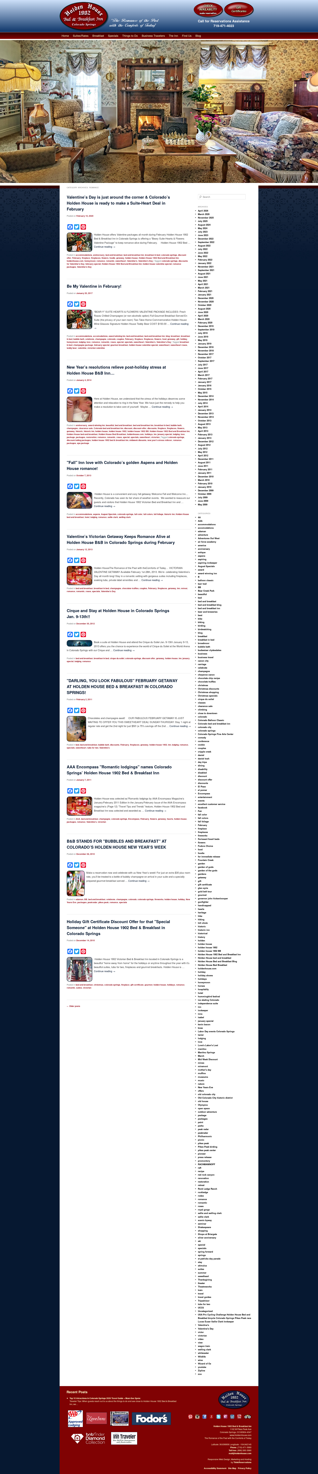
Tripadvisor (204, 1300)
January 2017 (204, 382)
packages (80, 437)
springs (202, 1255)
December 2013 (205, 413)
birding (201, 625)
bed (77, 744)
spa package (83, 443)
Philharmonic (205, 1136)
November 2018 (206, 350)
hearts (170, 818)
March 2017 (204, 375)
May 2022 (202, 256)
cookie (201, 744)
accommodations (84, 254)
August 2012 (204, 444)
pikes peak (103, 902)
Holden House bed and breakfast (82, 434)
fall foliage (158, 514)
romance (101, 260)
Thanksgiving (205, 1279)
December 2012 (205, 441)
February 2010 (205, 483)
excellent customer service (211, 804)
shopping (203, 1230)
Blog (198, 36)
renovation (203, 1178)
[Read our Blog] (232, 1417)
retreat (184, 588)
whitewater (203, 1352)
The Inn (173, 36)
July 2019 (203, 333)
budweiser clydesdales (209, 650)
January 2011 (204, 472)
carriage (202, 664)
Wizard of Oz (204, 1363)
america (202, 545)
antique (202, 552)
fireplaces (96, 257)
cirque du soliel (117, 658)
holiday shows (205, 975)
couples (120, 339)
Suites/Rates (80, 36)
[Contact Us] (225, 1417)
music (201, 1080)
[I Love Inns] (96, 1418)
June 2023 (203, 235)
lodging (82, 341)
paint (200, 1122)
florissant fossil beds (208, 839)
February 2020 (205, 322)
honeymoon (90, 260)
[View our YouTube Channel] (239, 1417)
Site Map (232, 1468)
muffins (202, 1073)
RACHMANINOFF (206, 1164)
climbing (202, 709)
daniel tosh (203, 758)
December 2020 (205, 298)
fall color (138, 514)
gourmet (149, 984)
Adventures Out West (208, 538)
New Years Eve (205, 1087)
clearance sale (86, 428)
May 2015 (202, 392)
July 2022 (203, 249)
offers (201, 1090)
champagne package (83, 344)
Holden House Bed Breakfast (112, 434)
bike (200, 618)
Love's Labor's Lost (208, 1045)
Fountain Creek (205, 860)
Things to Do (130, 36)
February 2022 (205, 259)
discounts (152, 428)
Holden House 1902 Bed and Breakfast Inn (159, 257)
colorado (111, 339)
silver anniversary (207, 1237)
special (120, 341)
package (71, 437)
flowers (105, 257)
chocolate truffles (130, 588)
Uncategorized (205, 1311)
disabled (202, 772)
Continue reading (104, 246)
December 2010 (205, 476)
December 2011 (205, 458)
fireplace (86, 257)
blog (168, 336)
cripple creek (204, 751)
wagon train (204, 1346)
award (201, 569)
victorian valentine (96, 347)
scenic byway (205, 1220)
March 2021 (204, 287)
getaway (120, 257)
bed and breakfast (114, 254)
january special (165, 434)
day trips (202, 762)
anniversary (99, 254)
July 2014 (203, 403)
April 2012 (203, 455)
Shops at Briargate (207, 1234)
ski (199, 1241)
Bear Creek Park (206, 590)
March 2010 (204, 480)
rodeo (201, 1195)
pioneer (202, 1153)
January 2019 (204, 343)
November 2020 (206, 301)
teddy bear (72, 347)
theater (201, 1283)
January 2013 (204, 437)
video (201, 1339)
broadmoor (203, 643)
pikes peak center (207, 1150)
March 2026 (204, 214)
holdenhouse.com (75, 260)
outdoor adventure (207, 1111)
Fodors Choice (205, 845)
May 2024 (202, 228)
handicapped (204, 905)
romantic (110, 260)
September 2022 (206, 242)
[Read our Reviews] (211, 1417)
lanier (201, 1034)
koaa (200, 1027)
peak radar (203, 1129)
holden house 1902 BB (138, 431)
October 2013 (204, 420)
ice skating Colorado (208, 999)
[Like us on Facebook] (204, 1417)
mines (201, 1062)
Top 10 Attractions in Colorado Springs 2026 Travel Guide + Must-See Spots (105, 1398)
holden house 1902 (118, 431)
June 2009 (203, 500)
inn (155, 434)
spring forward (205, 1251)
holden (201, 940)
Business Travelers (153, 36)
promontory (204, 1160)
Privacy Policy (244, 1468)
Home (65, 36)
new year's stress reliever (159, 440)
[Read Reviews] (247, 1417)
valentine (82, 347)
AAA (78, 818)
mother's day (204, 1069)
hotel (87, 517)
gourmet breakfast (119, 344)
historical (203, 933)
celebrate (89, 339)
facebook (202, 807)
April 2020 (203, 315)
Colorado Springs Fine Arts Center (215, 734)
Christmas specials (207, 695)
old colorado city (206, 1094)
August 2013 (204, 424)
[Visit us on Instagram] (197, 1417)
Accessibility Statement (215, 1468)
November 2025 (206, 217)
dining (201, 765)
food (164, 339)
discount (128, 428)
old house (203, 1101)
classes (202, 702)
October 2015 (204, 388)
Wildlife (202, 1356)
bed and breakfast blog (209, 604)
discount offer (139, 428)
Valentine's (132, 260)
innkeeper (203, 1010)
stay (200, 1262)
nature (201, 1083)
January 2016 (204, 385)
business (202, 653)
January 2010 (204, 486)
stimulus (202, 1265)
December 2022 (205, 238)
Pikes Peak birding (207, 1146)
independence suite (208, 1003)
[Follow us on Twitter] (218, 1417)
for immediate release (209, 856)
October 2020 (204, 305)
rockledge (203, 1192)
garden (201, 863)
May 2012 (202, 452)
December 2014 (205, 396)
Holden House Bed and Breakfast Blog (217, 961)
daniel (201, 755)
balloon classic (205, 580)
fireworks (159, 899)
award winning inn (117, 336)
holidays (149, 434)
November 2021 (206, 266)
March (201, 1055)
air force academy (207, 541)
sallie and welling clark (210, 1213)
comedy (202, 737)
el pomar (202, 790)
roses (113, 341)
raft (199, 1167)
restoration (91, 437)
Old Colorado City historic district (215, 1097)
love (89, 341)
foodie (112, 257)
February (76, 257)
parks (201, 1125)
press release (205, 1157)
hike (200, 916)
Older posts (73, 1006)
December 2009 (205, 490)
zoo (200, 1374)
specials (129, 341)
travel (201, 1293)
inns (200, 1013)
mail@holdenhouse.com (240, 1453)
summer (202, 1272)
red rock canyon (206, 1174)
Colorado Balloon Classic (211, 720)
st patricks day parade (209, 1258)
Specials (113, 36)
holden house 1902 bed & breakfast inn (110, 440)
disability (202, 769)
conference (203, 741)
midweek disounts (137, 440)
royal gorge (204, 1209)
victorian (155, 437)
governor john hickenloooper (213, 898)
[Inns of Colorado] (119, 1418)
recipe (201, 1171)
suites (79, 987)
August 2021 (204, 273)
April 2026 (203, 210)
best (200, 615)
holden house (131, 257)
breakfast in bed (152, 254)
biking (201, 622)
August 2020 (204, 308)
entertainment (205, 797)
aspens (96, 514)
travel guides (204, 1297)
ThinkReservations (242, 1462)
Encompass (133, 818)
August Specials (108, 514)
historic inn (89, 431)
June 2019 (203, 336)
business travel (205, 657)
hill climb (203, 922)
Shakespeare (204, 1227)
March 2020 (204, 319)
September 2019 (206, 329)
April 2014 (203, 406)
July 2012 (203, 448)
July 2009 (203, 497)
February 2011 (205, 469)
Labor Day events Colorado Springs (216, 1031)
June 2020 (203, 312)
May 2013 (202, 427)
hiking (201, 919)
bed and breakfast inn (134, 254)
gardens (202, 873)
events (201, 800)
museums (203, 1076)
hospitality (203, 989)
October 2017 (204, 357)
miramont (203, 1066)
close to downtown (207, 713)
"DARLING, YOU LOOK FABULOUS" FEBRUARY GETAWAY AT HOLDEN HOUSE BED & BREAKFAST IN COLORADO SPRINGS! (122, 686)
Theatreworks (205, 1286)
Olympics (203, 1104)
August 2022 (204, 245)
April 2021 (203, 284)
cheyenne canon (206, 674)
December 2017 (205, 354)
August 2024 (204, 224)
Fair (200, 811)
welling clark (125, 517)
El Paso (202, 786)
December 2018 (205, 347)
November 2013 (206, 416)
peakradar (92, 902)
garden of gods (205, 867)
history (201, 937)
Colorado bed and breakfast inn (108, 428)
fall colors (148, 514)
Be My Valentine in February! (94, 286)
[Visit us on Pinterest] (190, 1417)
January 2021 (204, 294)
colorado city (204, 727)
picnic (201, 1139)
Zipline (201, 1370)
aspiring (202, 559)
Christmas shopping (208, 692)
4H (199, 517)
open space (204, 1108)
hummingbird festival (209, 996)
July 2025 (203, 221)
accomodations (100, 336)
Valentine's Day (145, 260)
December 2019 (205, 326)
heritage (202, 912)
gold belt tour (205, 891)
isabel (201, 1017)
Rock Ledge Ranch (207, 1188)
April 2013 (203, 431)
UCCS (201, 1307)
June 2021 (203, 277)
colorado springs (169, 254)
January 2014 (204, 409)
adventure (203, 534)
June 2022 (203, 252)
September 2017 (206, 360)
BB (85, 899)
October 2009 (204, 493)
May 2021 (202, 280)
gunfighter (203, 901)
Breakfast (98, 36)
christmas (98, 984)
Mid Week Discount (208, 1059)
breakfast (175, 336)
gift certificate (137, 984)
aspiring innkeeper (207, 562)
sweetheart (120, 260)
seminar (202, 1223)
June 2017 (203, 368)
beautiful (110, 425)
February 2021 (205, 291)
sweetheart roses (179, 344)
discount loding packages (79, 440)
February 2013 (205, 434)
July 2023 (203, 231)
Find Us (186, 36)
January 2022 (204, 263)
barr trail (202, 583)
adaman (79, 899)
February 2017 (205, 378)
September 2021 (206, 270)
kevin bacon (204, 1024)
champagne (100, 339)
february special (93, 263)
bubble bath (78, 339)
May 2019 (202, 340)
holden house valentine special (157, 263)
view (200, 1342)
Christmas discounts (208, 688)
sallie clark (113, 517)
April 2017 (203, 371)
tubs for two (92, 747)
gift (177, 339)
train (200, 1290)
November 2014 (206, 399)
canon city (203, 660)
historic (79, 431)
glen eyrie (203, 888)
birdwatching (204, 629)
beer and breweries (207, 611)
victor (201, 1332)
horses (201, 985)
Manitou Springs (206, 1052)
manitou (202, 1048)
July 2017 (203, 364)
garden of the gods (207, 870)
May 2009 (202, 504)
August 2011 (204, 462)
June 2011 (203, 465)
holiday (183, 339)
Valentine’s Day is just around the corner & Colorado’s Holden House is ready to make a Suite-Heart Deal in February (118, 203)
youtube (202, 1367)
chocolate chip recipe (209, 678)
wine (200, 1360)
